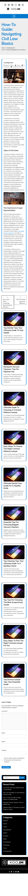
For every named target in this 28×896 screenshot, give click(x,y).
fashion (5, 833)
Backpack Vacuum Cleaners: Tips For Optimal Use (12, 369)
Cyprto (5, 826)
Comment (5, 711)
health (5, 839)
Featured (5, 836)
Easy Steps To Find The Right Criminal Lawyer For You (13, 643)
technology (6, 845)
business (5, 820)
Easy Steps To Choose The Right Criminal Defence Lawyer (13, 448)
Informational (6, 842)
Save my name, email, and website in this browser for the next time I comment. (14, 760)
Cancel (5, 823)
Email (3, 741)
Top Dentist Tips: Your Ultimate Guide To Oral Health (13, 330)
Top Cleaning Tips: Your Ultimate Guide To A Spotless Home (14, 563)
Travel (5, 848)
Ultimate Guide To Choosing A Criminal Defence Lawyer (12, 409)
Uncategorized (8, 63)
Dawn (18, 65)
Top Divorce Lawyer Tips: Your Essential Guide (12, 681)
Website (4, 750)
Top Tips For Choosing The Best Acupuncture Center (13, 602)
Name (4, 733)
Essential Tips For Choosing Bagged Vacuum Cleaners (11, 524)
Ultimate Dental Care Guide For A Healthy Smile (13, 485)
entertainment (7, 830)
